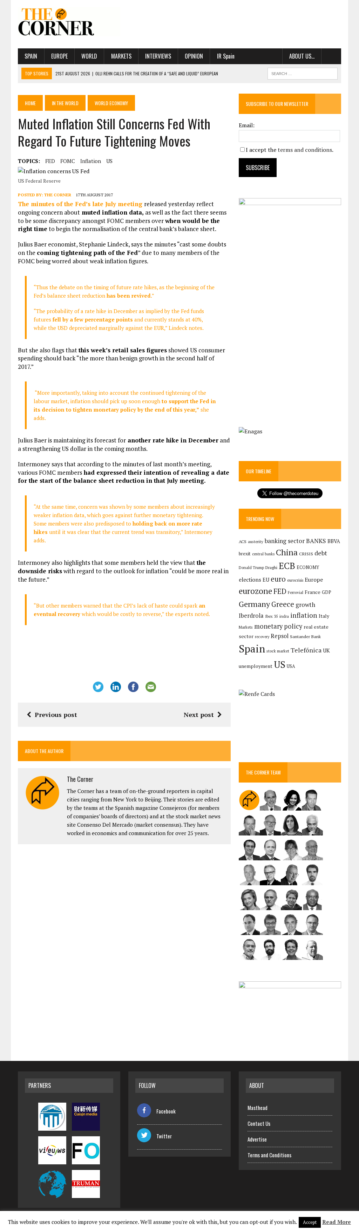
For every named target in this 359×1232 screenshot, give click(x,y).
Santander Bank (305, 636)
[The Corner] (69, 21)
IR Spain (226, 56)
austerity (255, 541)
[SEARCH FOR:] (302, 72)
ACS (242, 541)
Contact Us (259, 1123)
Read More (336, 1221)
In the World (65, 103)
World (89, 56)
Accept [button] (310, 1222)
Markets (121, 56)
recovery (262, 636)
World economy (111, 103)
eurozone (255, 590)
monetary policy (278, 626)
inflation (90, 160)
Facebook (166, 1111)
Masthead (257, 1107)
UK (326, 650)
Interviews (158, 56)
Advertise (257, 1139)
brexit (245, 553)
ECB (287, 565)
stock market (277, 651)
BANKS (316, 541)
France (312, 592)
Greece (282, 604)
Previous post (56, 714)
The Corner (57, 194)
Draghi (271, 567)
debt (320, 553)
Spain (31, 56)
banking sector (285, 541)
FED (50, 160)
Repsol (280, 636)
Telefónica (306, 650)
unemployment (255, 666)
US (109, 160)
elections (250, 579)
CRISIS (306, 554)
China (287, 552)
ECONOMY (308, 567)
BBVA (333, 541)
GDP (326, 592)
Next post (199, 714)
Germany (254, 604)
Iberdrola (251, 616)
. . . (331, 56)
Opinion (194, 56)
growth (305, 605)
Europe (59, 56)
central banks (263, 553)
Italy (324, 615)
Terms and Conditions (269, 1155)
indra (284, 616)
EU (266, 579)
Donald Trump (251, 567)
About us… (301, 56)
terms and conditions (305, 150)
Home (30, 103)
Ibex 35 (271, 616)
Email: (247, 125)
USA (291, 666)
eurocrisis (295, 580)
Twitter (164, 1136)
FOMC (67, 160)
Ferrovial (295, 592)
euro (278, 579)
